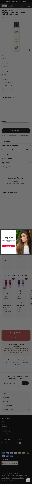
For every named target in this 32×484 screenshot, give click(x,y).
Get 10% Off (8, 246)
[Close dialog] (30, 231)
